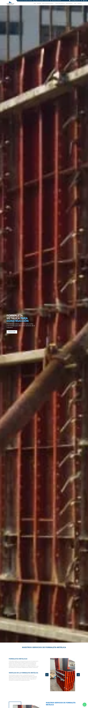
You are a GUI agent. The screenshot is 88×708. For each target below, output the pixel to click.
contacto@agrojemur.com (75, 0)
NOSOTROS (39, 3)
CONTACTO (79, 3)
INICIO (35, 3)
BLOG (75, 3)
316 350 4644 (41, 0)
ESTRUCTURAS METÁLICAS (60, 3)
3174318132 (30, 0)
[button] (46, 674)
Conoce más (11, 331)
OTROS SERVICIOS (69, 3)
